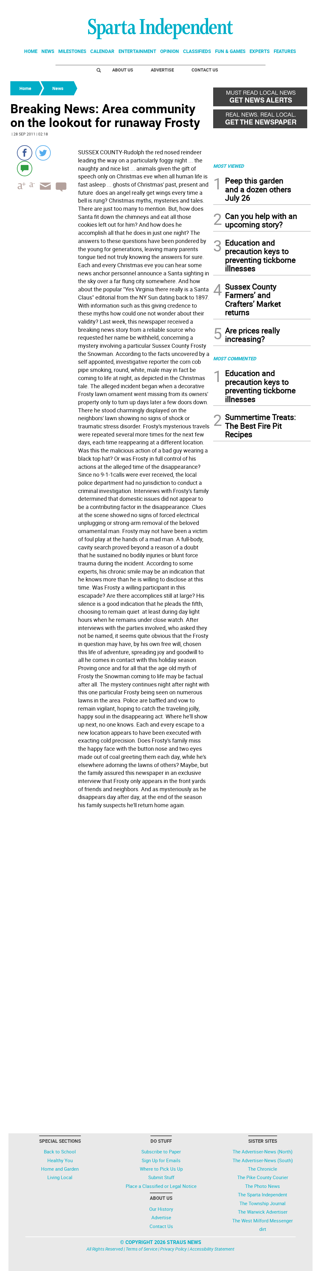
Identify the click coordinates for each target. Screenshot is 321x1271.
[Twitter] (43, 153)
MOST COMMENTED (234, 358)
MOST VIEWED (228, 166)
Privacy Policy (173, 1249)
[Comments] (24, 168)
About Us (122, 70)
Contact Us (205, 70)
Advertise (162, 70)
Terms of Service (141, 1249)
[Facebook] (24, 153)
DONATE (295, 7)
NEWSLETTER (260, 7)
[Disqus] (109, 891)
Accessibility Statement (212, 1249)
